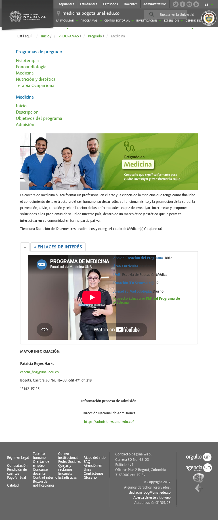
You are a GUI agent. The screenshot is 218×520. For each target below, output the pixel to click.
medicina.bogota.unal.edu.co (91, 13)
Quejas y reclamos (65, 468)
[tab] (25, 247)
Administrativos (154, 4)
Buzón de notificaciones (43, 483)
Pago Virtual (16, 477)
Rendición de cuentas (17, 472)
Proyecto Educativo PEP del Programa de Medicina (146, 300)
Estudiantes (88, 4)
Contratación (17, 466)
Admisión (25, 125)
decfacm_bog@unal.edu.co (150, 492)
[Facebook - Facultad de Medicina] (182, 4)
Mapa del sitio (95, 458)
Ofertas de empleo (41, 464)
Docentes (130, 4)
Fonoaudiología (31, 67)
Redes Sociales (69, 462)
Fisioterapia (27, 61)
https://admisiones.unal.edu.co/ (109, 421)
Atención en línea (93, 468)
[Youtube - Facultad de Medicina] (189, 4)
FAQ (87, 462)
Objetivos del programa (39, 118)
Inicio (21, 106)
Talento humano (39, 456)
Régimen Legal (18, 458)
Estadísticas (67, 477)
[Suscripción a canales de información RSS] (196, 4)
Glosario (90, 477)
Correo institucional (68, 456)
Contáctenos (94, 474)
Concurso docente (40, 472)
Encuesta (65, 474)
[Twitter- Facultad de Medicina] (176, 4)
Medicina (25, 73)
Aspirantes (66, 4)
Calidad (13, 485)
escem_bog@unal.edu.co (39, 372)
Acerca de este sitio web (152, 497)
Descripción (27, 112)
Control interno (45, 477)
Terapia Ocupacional (36, 86)
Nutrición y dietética (36, 79)
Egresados (110, 4)
